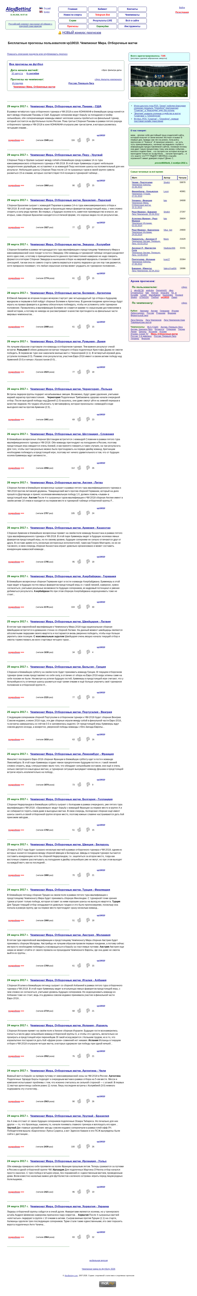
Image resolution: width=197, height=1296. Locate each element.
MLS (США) (152, 327)
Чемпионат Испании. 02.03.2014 (144, 222)
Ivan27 (167, 259)
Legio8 (143, 295)
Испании (153, 331)
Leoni (166, 191)
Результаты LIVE (102, 20)
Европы (142, 331)
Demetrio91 (161, 290)
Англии (154, 311)
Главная (72, 9)
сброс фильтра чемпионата (108, 79)
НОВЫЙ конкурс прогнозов (81, 32)
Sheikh (167, 182)
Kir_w (174, 292)
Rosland (179, 295)
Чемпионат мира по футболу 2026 (98, 1269)
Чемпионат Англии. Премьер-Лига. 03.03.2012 (146, 241)
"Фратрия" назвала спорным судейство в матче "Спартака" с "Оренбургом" (157, 114)
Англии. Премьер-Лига (172, 327)
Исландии (17, 83)
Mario (166, 239)
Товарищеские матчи (141, 322)
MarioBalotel (154, 295)
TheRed (155, 297)
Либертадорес (137, 313)
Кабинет (102, 9)
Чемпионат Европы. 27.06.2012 (143, 261)
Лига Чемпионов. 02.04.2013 (145, 269)
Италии (175, 311)
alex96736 (139, 290)
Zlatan (174, 297)
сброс (184, 287)
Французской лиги (139, 315)
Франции (172, 313)
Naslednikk (168, 295)
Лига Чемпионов (153, 320)
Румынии (160, 313)
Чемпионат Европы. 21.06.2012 (142, 184)
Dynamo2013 (137, 292)
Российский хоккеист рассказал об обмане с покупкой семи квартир (30, 25)
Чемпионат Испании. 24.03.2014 (145, 232)
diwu (171, 290)
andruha (150, 290)
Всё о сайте (132, 20)
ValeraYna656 (170, 268)
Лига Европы (137, 320)
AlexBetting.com (71, 1276)
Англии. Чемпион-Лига (141, 329)
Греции (181, 329)
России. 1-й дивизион (141, 336)
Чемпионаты (132, 14)
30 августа (17, 73)
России (150, 313)
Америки (144, 311)
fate (165, 200)
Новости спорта (73, 14)
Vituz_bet (168, 230)
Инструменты (132, 26)
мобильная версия (98, 1260)
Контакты (132, 9)
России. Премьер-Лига (165, 336)
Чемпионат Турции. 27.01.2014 (145, 193)
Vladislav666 (169, 248)
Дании (134, 331)
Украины (135, 338)
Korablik (134, 295)
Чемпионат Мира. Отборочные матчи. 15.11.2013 (142, 203)
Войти (182, 7)
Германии (164, 311)
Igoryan (154, 292)
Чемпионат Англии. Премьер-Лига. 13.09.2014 (146, 251)
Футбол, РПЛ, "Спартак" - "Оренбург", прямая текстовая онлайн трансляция (156, 120)
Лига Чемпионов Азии (174, 320)
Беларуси (159, 329)
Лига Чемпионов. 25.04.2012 (145, 213)
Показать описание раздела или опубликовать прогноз (37, 54)
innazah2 (165, 292)
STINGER (144, 297)
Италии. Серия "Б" (140, 334)
